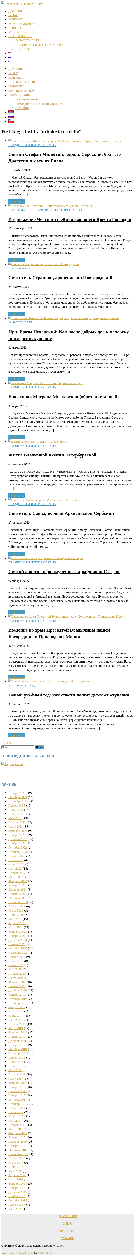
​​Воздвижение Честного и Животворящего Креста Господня (69, 219)
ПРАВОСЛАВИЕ (20, 36)
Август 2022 (16, 856)
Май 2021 (15, 919)
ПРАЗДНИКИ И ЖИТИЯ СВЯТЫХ (39, 44)
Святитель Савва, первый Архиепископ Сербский (61, 513)
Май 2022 (15, 868)
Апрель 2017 (17, 1125)
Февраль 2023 (17, 830)
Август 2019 (16, 1007)
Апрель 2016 (17, 1175)
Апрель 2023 (17, 822)
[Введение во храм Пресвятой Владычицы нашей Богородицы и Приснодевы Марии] (66, 616)
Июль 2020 (15, 961)
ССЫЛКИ (22, 49)
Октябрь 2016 (17, 1150)
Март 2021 (15, 927)
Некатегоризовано (20, 268)
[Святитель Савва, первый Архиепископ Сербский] (43, 500)
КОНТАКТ (15, 19)
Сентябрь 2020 (18, 952)
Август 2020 (16, 956)
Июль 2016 (15, 1162)
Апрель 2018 (17, 1074)
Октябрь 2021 (17, 898)
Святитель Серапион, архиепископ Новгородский (60, 277)
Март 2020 (15, 977)
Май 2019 (15, 1019)
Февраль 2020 (17, 982)
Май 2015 (15, 1209)
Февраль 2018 (17, 1083)
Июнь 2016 (15, 1167)
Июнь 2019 (15, 1015)
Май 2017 (15, 1120)
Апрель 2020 (17, 973)
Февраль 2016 (17, 1183)
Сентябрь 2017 (18, 1104)
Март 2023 (15, 826)
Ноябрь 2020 (16, 944)
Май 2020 (15, 969)
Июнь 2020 (15, 965)
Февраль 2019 (17, 1032)
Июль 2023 (15, 809)
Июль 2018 (15, 1062)
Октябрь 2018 (17, 1049)
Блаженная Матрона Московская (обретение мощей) (63, 396)
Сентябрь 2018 (18, 1053)
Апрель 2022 (17, 872)
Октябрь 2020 (17, 948)
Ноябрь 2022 (16, 843)
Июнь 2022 (15, 864)
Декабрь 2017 (17, 1091)
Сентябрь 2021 (18, 902)
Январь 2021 (16, 935)
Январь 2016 (16, 1188)
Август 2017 (16, 1108)
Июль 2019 (15, 1011)
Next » (13, 743)
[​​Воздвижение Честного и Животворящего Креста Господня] (50, 206)
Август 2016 (16, 1158)
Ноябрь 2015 (16, 1196)
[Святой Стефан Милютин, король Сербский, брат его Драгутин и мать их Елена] (64, 141)
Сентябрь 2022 (18, 851)
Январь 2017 (16, 1137)
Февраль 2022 (17, 881)
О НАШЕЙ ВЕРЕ (27, 40)
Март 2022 (15, 877)
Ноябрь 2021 (16, 893)
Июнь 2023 (15, 814)
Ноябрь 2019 (16, 994)
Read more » (16, 201)
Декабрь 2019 (17, 990)
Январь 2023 (16, 835)
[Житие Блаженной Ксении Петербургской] (38, 441)
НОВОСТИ (16, 28)
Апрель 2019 (17, 1024)
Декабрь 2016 (17, 1141)
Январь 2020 (16, 986)
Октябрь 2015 (17, 1200)
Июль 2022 (15, 860)
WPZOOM (45, 1253)
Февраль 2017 (17, 1133)
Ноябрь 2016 (16, 1146)
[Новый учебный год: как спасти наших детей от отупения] (49, 681)
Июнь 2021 (15, 914)
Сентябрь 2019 (18, 1003)
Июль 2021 (15, 910)
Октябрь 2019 (17, 998)
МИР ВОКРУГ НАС (22, 32)
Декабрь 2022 (17, 839)
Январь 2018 (16, 1087)
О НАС (13, 15)
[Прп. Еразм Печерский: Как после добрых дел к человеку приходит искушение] (63, 318)
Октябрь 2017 (17, 1099)
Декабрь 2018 (17, 1041)
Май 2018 (15, 1070)
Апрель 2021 (17, 923)
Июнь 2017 (15, 1116)
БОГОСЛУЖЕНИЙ (21, 23)
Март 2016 (15, 1179)
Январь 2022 (16, 885)
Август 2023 (16, 805)
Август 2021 (16, 906)
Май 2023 (15, 818)
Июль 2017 (15, 1112)
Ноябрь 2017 (16, 1095)
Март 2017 (15, 1129)
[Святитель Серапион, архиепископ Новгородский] (43, 264)
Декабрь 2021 (17, 889)
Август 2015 (16, 1204)
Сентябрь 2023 (18, 801)
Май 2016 (15, 1171)
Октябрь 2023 (17, 797)
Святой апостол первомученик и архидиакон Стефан (64, 571)
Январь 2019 (16, 1036)
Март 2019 (15, 1028)
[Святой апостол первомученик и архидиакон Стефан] (45, 558)
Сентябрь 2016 (18, 1154)
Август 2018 (16, 1057)
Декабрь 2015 (17, 1192)
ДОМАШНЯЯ (18, 11)
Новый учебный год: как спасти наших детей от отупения (68, 694)
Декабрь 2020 (17, 940)
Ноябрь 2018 (16, 1045)
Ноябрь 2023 (16, 793)
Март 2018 (15, 1078)
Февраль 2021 (17, 931)
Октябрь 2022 (17, 847)
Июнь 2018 (15, 1066)
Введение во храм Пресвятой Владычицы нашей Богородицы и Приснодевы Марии (59, 633)
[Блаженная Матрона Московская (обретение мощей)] (45, 383)
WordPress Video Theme (17, 1253)
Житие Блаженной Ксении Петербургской (52, 454)
